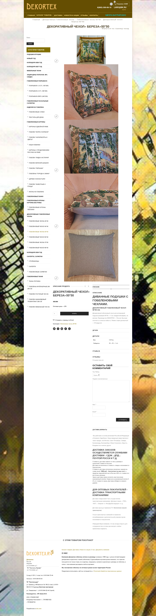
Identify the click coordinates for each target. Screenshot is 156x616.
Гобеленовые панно (35, 196)
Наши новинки (34, 145)
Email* (95, 412)
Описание (96, 287)
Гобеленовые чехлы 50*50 (89, 20)
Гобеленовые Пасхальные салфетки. (37, 102)
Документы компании (102, 550)
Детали (95, 330)
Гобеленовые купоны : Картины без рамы (36, 201)
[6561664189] (91, 201)
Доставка (58, 15)
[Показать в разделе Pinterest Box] (62, 328)
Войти (124, 9)
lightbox (56, 61)
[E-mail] (69, 328)
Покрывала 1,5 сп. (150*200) (38, 85)
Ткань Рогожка (34, 281)
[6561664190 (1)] (91, 146)
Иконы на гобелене (36, 192)
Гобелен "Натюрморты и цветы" (37, 138)
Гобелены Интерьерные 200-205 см (38, 287)
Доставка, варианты (100, 429)
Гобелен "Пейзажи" (36, 168)
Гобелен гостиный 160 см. (39, 294)
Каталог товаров (44, 15)
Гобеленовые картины (36, 122)
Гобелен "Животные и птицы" (36, 185)
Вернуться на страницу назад (115, 29)
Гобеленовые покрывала (37, 81)
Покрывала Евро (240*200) (38, 96)
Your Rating (96, 372)
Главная (31, 15)
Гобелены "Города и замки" (39, 173)
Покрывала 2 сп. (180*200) (38, 91)
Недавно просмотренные (100, 379)
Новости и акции (85, 550)
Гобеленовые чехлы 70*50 (38, 242)
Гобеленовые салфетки (38, 272)
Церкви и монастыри (37, 179)
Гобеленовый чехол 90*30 (38, 248)
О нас (93, 550)
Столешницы (34, 261)
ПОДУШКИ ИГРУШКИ (34, 54)
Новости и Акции (71, 15)
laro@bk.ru (120, 7)
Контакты (94, 15)
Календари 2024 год (34, 252)
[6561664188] (91, 92)
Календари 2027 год (34, 67)
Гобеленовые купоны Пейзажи (36, 208)
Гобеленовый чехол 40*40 (38, 226)
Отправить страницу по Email (64, 320)
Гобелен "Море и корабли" (39, 132)
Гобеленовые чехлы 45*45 (38, 221)
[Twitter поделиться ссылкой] (54, 328)
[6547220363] (91, 255)
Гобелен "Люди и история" (39, 157)
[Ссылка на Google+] (65, 328)
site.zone (38, 608)
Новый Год (31, 58)
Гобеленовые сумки (37, 112)
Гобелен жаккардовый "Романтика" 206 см (36, 300)
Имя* (94, 404)
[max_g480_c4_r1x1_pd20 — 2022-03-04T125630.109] (91, 49)
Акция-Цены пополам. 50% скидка (37, 76)
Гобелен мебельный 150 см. (39, 307)
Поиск (28, 37)
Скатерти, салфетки (34, 256)
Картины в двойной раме (38, 126)
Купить (74, 313)
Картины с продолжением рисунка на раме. (38, 151)
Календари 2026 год (34, 62)
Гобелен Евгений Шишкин (39, 163)
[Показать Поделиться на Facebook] (58, 328)
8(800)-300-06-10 (104, 7)
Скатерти (32, 266)
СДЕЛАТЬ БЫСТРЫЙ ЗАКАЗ (115, 15)
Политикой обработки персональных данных (108, 571)
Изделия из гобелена (35, 107)
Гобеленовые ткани (35, 276)
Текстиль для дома (36, 117)
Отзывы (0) (96, 351)
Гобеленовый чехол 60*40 (38, 237)
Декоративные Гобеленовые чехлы (58, 20)
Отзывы (84, 15)
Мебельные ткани (34, 71)
